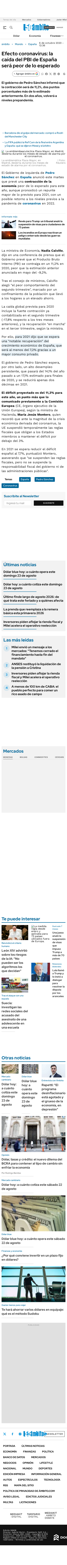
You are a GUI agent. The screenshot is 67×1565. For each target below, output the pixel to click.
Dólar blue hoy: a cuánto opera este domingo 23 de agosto (29, 574)
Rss (5, 1485)
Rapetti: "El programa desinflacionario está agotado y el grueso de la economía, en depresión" (53, 1097)
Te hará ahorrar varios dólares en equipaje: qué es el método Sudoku (33, 1312)
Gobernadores (43, 20)
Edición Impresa (14, 1474)
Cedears (59, 757)
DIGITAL (16, 1515)
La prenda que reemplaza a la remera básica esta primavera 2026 (30, 611)
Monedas (8, 757)
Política (48, 1451)
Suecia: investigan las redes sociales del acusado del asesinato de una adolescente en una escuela (15, 1015)
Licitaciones (27, 1502)
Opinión (28, 1462)
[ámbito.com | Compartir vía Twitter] (50, 73)
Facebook (12, 1434)
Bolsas (23, 757)
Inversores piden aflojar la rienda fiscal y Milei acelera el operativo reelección (33, 624)
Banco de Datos (14, 1457)
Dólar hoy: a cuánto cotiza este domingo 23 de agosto (32, 586)
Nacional (9, 1468)
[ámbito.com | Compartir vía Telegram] (58, 73)
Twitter (4, 1434)
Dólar (16, 36)
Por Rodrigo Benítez (11, 1173)
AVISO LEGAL (11, 1496)
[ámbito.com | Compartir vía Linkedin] (54, 73)
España (32, 44)
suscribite (49, 27)
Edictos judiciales (39, 1496)
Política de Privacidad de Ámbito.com (29, 1491)
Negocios (9, 1462)
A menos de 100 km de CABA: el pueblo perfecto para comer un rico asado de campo (35, 690)
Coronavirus (10, 485)
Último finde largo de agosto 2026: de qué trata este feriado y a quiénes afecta (33, 599)
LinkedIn (28, 1434)
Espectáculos (28, 1479)
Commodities (41, 757)
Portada (9, 1446)
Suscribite (48, 503)
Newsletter (54, 1433)
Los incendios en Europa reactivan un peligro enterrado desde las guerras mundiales (40, 235)
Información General (46, 1474)
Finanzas (55, 36)
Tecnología (52, 1479)
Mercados (26, 20)
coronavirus (32, 203)
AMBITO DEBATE (51, 1515)
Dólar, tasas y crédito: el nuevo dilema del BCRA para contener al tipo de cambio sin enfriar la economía (32, 1163)
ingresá (59, 27)
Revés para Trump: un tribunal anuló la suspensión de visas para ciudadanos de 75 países (41, 224)
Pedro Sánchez (44, 479)
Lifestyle (46, 1462)
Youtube (36, 1434)
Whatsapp (45, 1434)
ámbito (6, 44)
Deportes (45, 1468)
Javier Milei (61, 20)
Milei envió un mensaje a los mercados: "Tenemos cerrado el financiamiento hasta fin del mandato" (35, 652)
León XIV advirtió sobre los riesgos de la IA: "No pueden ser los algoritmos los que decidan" (14, 961)
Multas (8, 1502)
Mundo (19, 44)
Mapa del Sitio (24, 1485)
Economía (35, 36)
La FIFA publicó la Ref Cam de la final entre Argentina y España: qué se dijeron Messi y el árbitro (34, 144)
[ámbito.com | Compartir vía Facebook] (46, 73)
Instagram (20, 1434)
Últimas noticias (33, 1446)
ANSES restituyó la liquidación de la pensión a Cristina (36, 666)
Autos (7, 1479)
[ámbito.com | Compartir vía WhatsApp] (42, 73)
